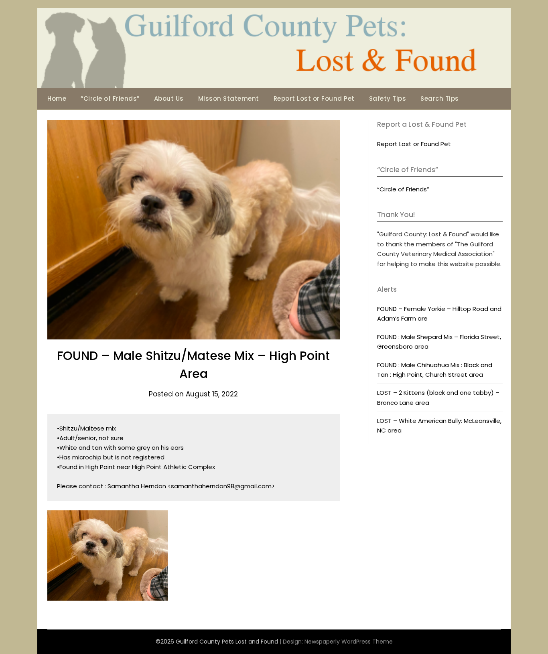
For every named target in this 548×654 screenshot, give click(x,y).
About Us (169, 98)
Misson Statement (228, 98)
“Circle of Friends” (110, 98)
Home (56, 98)
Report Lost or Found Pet (314, 98)
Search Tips (439, 98)
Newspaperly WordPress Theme (348, 642)
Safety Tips (387, 98)
